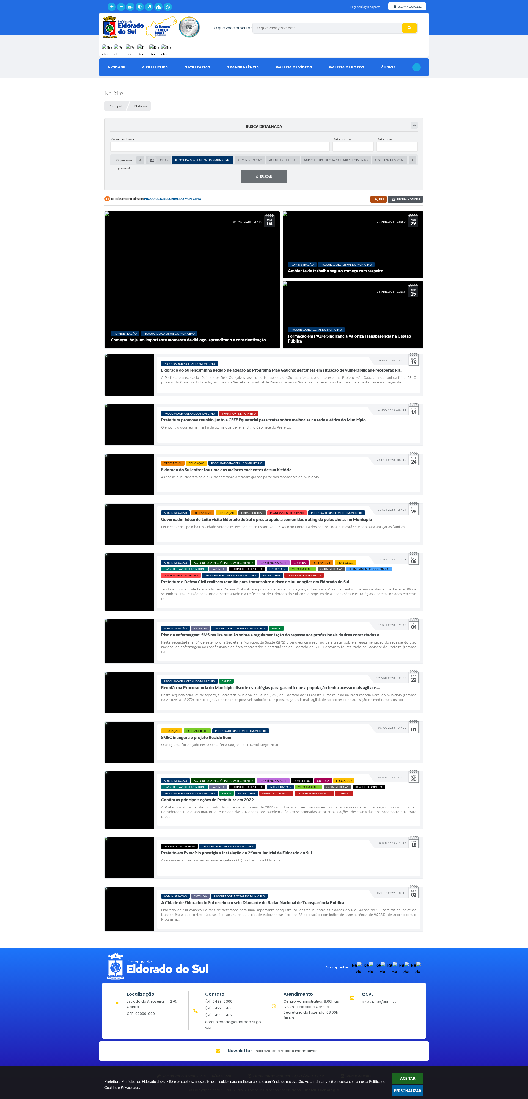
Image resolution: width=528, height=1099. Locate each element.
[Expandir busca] (414, 125)
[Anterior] (140, 160)
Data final (384, 139)
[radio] (158, 160)
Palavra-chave (122, 139)
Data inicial (342, 139)
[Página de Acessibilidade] (168, 7)
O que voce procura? (233, 28)
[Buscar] (409, 28)
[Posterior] (412, 160)
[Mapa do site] (158, 7)
